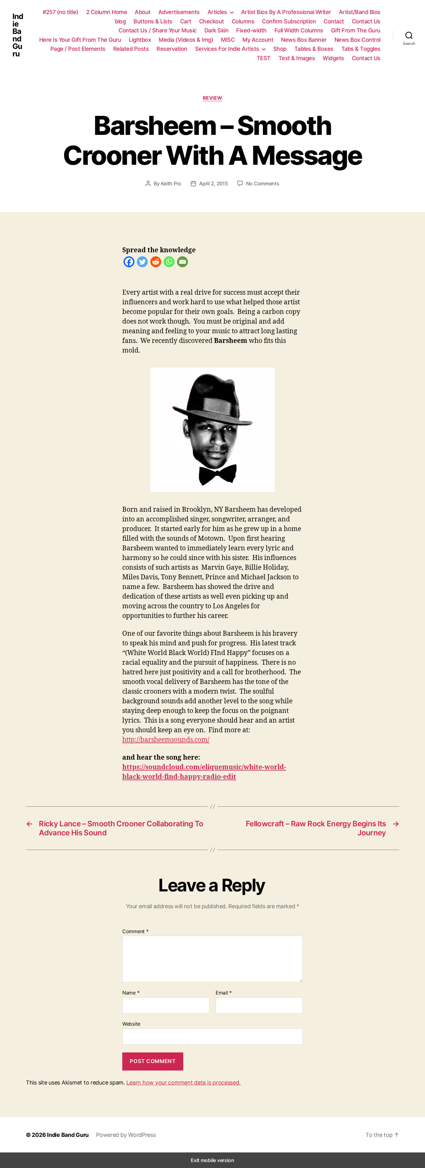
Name (130, 993)
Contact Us (366, 21)
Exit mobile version (212, 1160)
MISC (228, 39)
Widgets (333, 58)
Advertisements (179, 12)
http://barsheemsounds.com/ (165, 739)
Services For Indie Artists (227, 48)
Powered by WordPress (126, 1135)
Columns (243, 21)
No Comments (262, 183)
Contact (334, 21)
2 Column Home (106, 12)
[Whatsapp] (169, 263)
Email (224, 993)
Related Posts (131, 48)
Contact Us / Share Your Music (158, 30)
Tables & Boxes (314, 48)
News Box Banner (304, 39)
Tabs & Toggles (361, 48)
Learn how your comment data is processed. (183, 1082)
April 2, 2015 (213, 183)
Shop (280, 48)
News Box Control (357, 39)
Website (131, 1024)
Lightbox (140, 39)
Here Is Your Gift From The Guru (80, 39)
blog (120, 21)
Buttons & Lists (152, 21)
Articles (217, 12)
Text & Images (296, 58)
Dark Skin (216, 30)
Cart (185, 21)
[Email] (182, 263)
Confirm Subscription (289, 21)
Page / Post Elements (77, 48)
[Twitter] (142, 263)
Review (212, 98)
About (143, 12)
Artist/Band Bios (360, 12)
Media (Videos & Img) (186, 39)
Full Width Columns (298, 30)
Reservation (171, 48)
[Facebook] (129, 263)
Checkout (211, 21)
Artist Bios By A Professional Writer (286, 12)
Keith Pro (171, 183)
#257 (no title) (60, 12)
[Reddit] (156, 263)
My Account (257, 39)
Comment (135, 931)
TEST (264, 58)
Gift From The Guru (356, 30)
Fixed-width (251, 30)
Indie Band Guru (17, 35)
